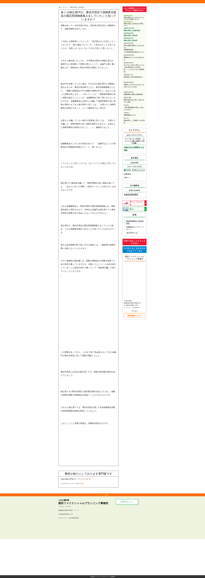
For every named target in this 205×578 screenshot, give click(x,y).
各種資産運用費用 (131, 194)
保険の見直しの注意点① (131, 23)
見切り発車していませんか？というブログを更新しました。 (134, 18)
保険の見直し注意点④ (130, 40)
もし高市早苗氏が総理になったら (134, 52)
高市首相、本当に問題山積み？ (133, 77)
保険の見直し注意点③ (130, 35)
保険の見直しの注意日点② (132, 30)
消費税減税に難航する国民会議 (133, 94)
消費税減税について (130, 115)
